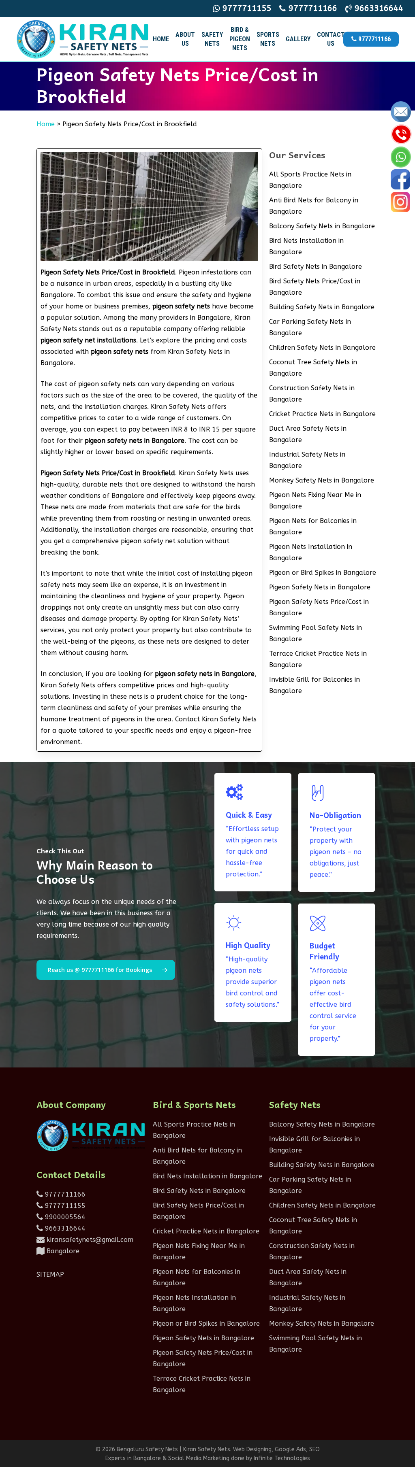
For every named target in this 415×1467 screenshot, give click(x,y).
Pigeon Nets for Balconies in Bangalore (313, 526)
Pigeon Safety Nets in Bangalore (319, 587)
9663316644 (64, 1228)
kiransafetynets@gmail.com (89, 1240)
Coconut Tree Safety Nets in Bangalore (313, 367)
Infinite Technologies (282, 1458)
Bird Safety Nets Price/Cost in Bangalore (314, 286)
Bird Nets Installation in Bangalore (306, 246)
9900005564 (64, 1217)
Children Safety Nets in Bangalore (322, 347)
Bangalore (62, 1251)
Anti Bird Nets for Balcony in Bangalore (313, 205)
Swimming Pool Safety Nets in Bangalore (315, 633)
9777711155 (64, 1206)
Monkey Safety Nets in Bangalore (321, 480)
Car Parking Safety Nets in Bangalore (310, 327)
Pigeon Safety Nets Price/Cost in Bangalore (319, 607)
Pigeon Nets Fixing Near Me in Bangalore (315, 500)
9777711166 (64, 1194)
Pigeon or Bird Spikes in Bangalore (322, 572)
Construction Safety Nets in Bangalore (312, 393)
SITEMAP (50, 1274)
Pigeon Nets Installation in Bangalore (310, 552)
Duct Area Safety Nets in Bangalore (308, 434)
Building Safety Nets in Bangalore (321, 307)
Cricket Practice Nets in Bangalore (322, 414)
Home (45, 124)
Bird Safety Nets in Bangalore (315, 266)
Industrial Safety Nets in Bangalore (307, 460)
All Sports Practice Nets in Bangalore (310, 179)
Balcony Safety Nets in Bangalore (322, 226)
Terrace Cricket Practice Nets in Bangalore (318, 659)
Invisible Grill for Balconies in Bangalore (314, 685)
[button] (105, 970)
